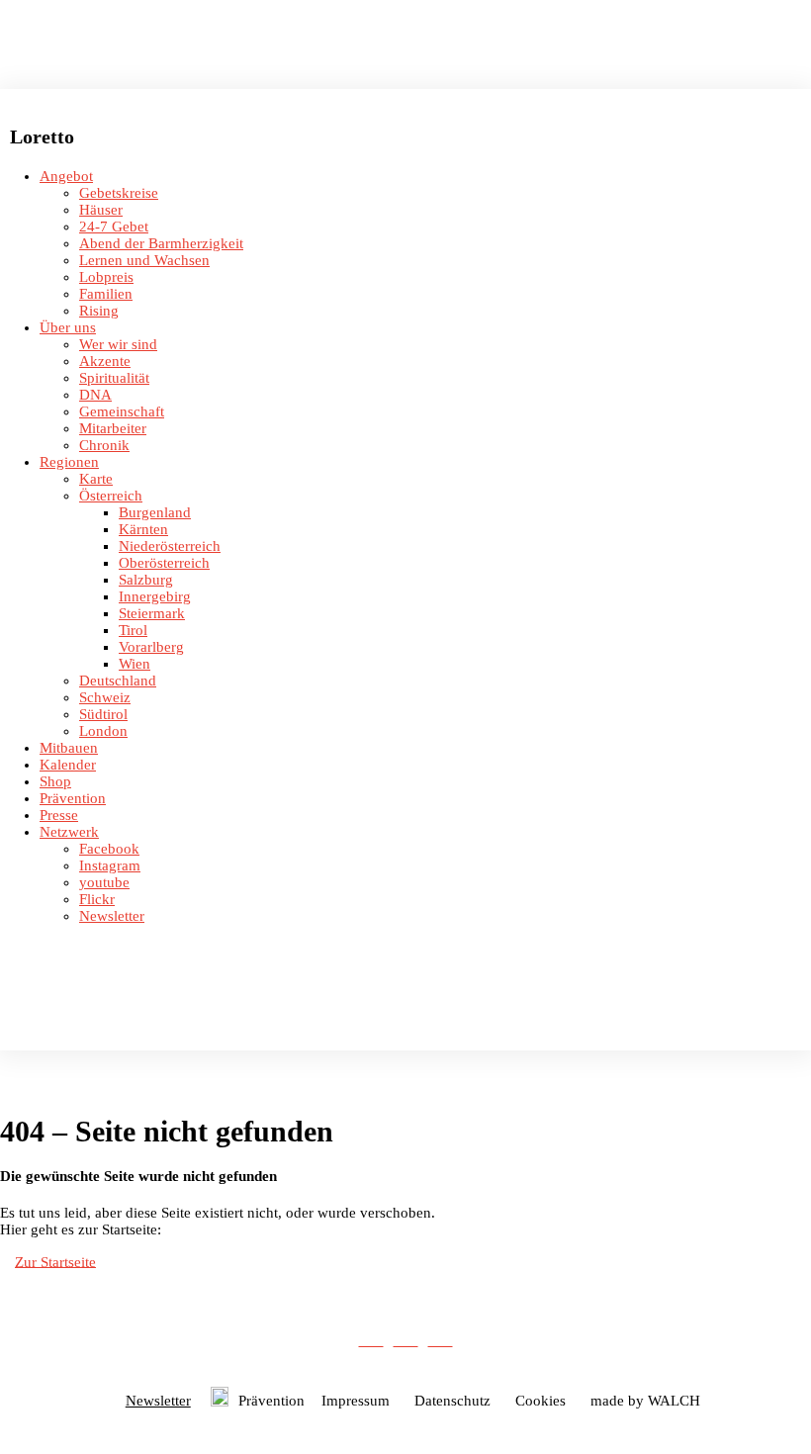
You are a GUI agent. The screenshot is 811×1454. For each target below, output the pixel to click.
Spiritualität (114, 378)
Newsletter (111, 916)
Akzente (105, 361)
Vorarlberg (151, 647)
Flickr (97, 899)
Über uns (68, 327)
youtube (104, 882)
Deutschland (117, 680)
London (103, 731)
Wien (134, 664)
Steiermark (152, 613)
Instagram (109, 865)
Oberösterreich (164, 563)
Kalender (68, 764)
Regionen (69, 462)
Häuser (101, 210)
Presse (59, 815)
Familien (106, 294)
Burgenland (155, 512)
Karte (96, 479)
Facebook (109, 849)
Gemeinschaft (121, 411)
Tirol (133, 630)
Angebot (66, 176)
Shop (55, 781)
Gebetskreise (118, 193)
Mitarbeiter (112, 428)
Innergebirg (155, 596)
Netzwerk (69, 832)
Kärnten (143, 529)
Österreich (110, 495)
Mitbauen (69, 748)
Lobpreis (106, 277)
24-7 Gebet (113, 226)
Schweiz (105, 697)
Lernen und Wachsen (144, 260)
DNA (95, 395)
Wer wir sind (118, 344)
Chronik (104, 445)
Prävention (73, 798)
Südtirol (103, 714)
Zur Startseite (55, 1261)
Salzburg (146, 580)
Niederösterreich (170, 546)
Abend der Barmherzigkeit (161, 243)
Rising (99, 310)
